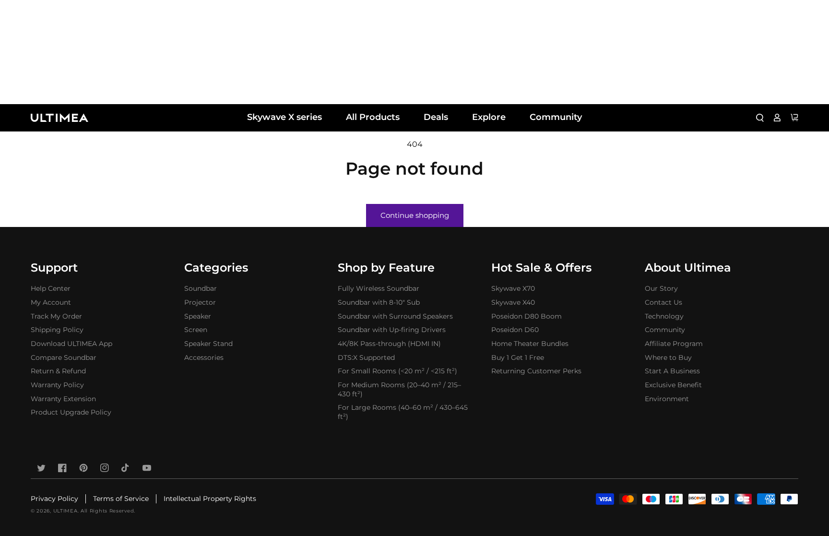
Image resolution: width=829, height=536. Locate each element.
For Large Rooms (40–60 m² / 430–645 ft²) (403, 412)
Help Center (51, 288)
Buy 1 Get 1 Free (517, 357)
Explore (489, 117)
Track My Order (56, 316)
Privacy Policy (54, 498)
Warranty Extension (63, 398)
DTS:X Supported (366, 357)
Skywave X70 (513, 288)
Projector (200, 302)
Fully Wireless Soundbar (378, 288)
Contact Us (663, 302)
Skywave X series (284, 117)
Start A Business (672, 371)
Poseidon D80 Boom (526, 316)
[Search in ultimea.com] (760, 117)
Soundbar (200, 288)
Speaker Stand (208, 343)
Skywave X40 (513, 302)
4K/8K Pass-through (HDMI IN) (389, 343)
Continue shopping (414, 215)
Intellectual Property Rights (210, 498)
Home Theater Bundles (529, 343)
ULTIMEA (65, 511)
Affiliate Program (674, 343)
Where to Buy (668, 357)
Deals (436, 117)
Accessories (204, 357)
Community (556, 117)
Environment (667, 398)
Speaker (197, 316)
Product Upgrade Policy (71, 412)
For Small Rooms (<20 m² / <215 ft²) (397, 371)
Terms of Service (121, 498)
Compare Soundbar (63, 357)
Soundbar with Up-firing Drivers (392, 329)
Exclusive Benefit (673, 385)
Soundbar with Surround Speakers (395, 316)
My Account (51, 302)
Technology (664, 316)
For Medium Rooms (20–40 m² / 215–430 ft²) (399, 389)
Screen (195, 329)
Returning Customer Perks (536, 371)
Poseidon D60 (515, 329)
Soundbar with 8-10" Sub (379, 302)
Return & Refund (58, 371)
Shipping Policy (57, 329)
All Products (373, 117)
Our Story (661, 288)
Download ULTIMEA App (71, 343)
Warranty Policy (57, 385)
